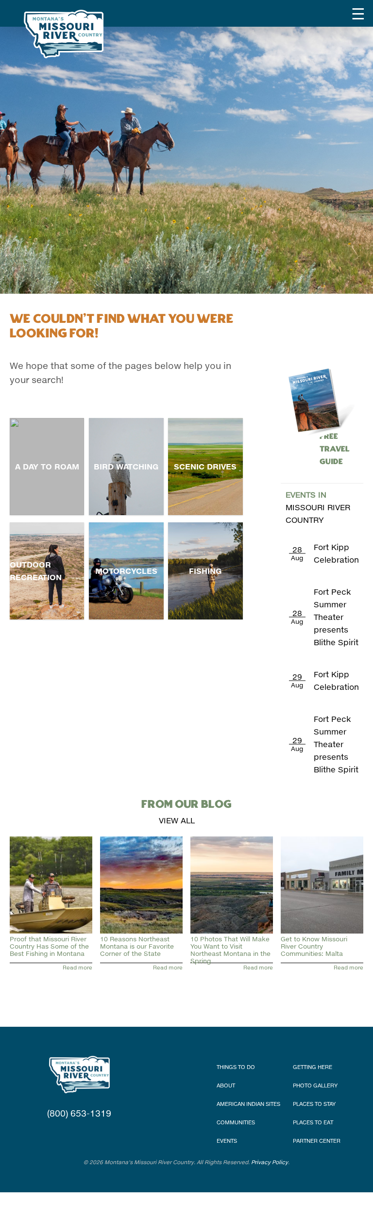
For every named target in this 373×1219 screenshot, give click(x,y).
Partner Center (316, 1140)
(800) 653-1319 (79, 1113)
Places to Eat (313, 1122)
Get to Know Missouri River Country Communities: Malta (314, 946)
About (226, 1085)
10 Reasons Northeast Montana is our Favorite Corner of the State (137, 946)
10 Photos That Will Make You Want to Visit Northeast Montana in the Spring (230, 950)
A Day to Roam (47, 466)
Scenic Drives (205, 466)
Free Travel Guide (335, 436)
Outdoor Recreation (36, 571)
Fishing (205, 570)
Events (227, 1140)
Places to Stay (314, 1104)
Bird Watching (126, 466)
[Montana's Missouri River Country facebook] (67, 1132)
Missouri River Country (318, 507)
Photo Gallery (315, 1085)
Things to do (236, 1067)
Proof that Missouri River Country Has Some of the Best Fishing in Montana (49, 946)
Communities (236, 1122)
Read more (77, 967)
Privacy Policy (269, 1162)
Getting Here (312, 1067)
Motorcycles (126, 570)
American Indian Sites (248, 1104)
